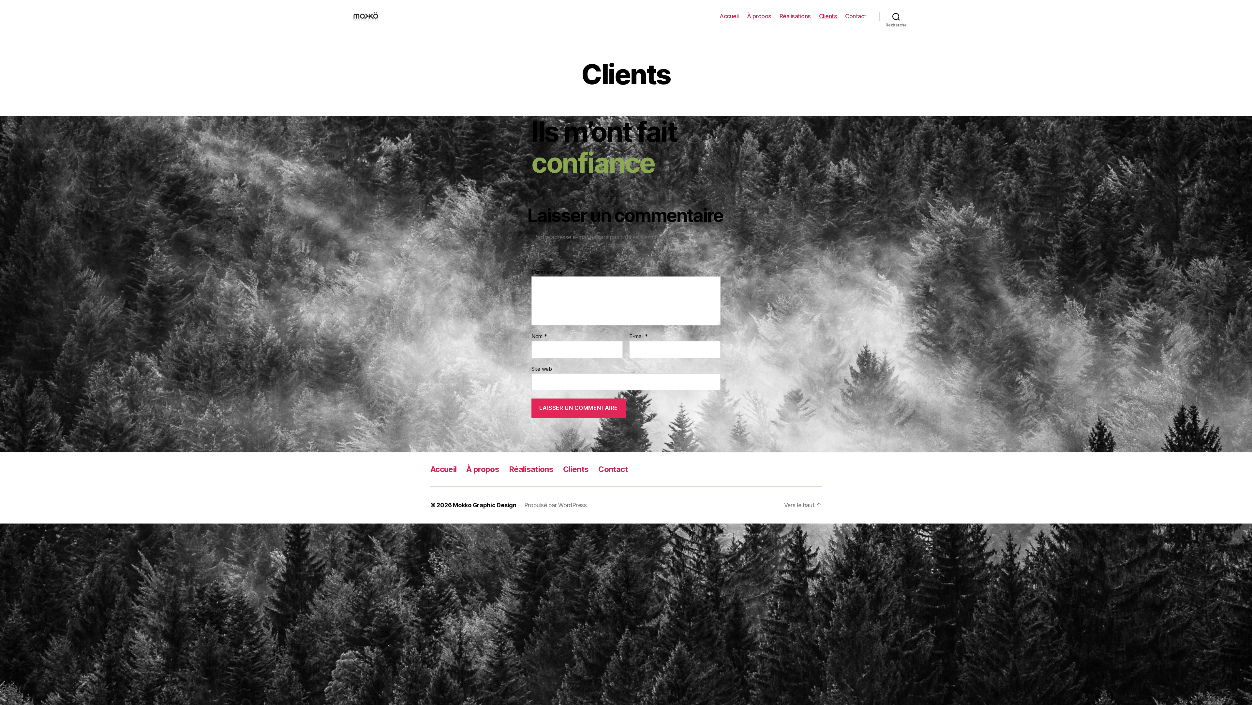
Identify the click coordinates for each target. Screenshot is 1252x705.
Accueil (729, 16)
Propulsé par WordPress (555, 505)
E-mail (638, 336)
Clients (828, 16)
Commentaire (549, 272)
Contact (855, 16)
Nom (539, 336)
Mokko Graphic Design (484, 505)
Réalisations (795, 16)
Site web (541, 369)
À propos (759, 16)
